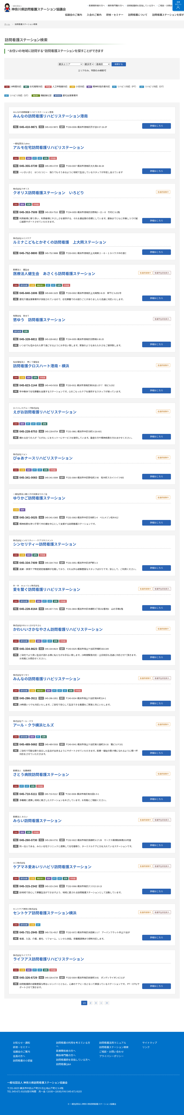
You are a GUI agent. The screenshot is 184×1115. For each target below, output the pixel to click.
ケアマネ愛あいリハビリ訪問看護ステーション (52, 867)
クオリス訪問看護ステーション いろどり (48, 193)
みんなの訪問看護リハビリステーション (46, 679)
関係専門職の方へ (116, 5)
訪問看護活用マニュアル (112, 1042)
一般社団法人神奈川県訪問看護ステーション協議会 (35, 7)
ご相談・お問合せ (166, 5)
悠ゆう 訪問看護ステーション (39, 320)
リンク (146, 1047)
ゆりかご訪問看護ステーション (39, 498)
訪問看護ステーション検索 (114, 1047)
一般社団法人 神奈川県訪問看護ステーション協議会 (37, 1082)
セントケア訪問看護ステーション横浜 (44, 913)
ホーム (7, 24)
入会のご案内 (94, 15)
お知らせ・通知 (21, 1042)
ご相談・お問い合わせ (111, 1051)
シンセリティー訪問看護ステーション (44, 544)
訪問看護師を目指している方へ (141, 5)
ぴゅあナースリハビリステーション (43, 458)
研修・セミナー (114, 15)
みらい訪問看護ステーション (37, 821)
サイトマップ (149, 1042)
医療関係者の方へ (97, 5)
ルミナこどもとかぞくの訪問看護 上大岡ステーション (59, 242)
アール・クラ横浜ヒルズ (33, 725)
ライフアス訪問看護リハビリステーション (48, 959)
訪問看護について (137, 15)
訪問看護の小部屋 (22, 1060)
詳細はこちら (156, 126)
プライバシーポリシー (111, 1056)
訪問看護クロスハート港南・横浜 (41, 366)
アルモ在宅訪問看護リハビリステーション (48, 147)
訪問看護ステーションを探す (168, 15)
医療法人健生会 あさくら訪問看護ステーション (54, 274)
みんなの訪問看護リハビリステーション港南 (50, 116)
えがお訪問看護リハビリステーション (44, 412)
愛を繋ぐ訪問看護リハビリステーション (46, 589)
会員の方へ (19, 1056)
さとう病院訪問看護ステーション (41, 774)
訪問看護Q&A (63, 1064)
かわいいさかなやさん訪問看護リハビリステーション (58, 629)
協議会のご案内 (73, 15)
